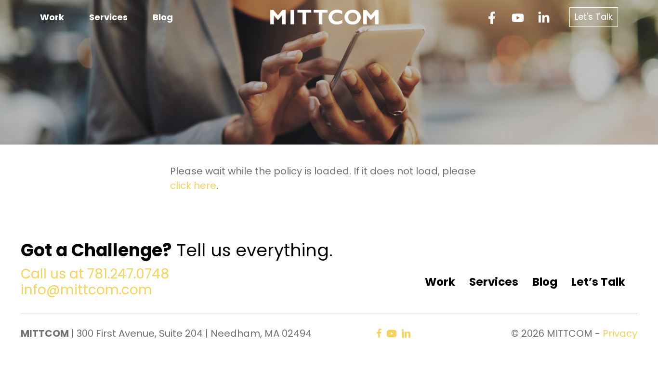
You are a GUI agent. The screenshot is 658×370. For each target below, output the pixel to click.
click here (193, 185)
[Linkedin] (544, 18)
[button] (593, 17)
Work (440, 282)
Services (493, 282)
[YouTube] (518, 18)
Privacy (620, 333)
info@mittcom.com (86, 289)
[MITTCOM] (324, 16)
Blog (544, 282)
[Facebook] (492, 18)
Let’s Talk (598, 282)
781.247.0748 (128, 273)
